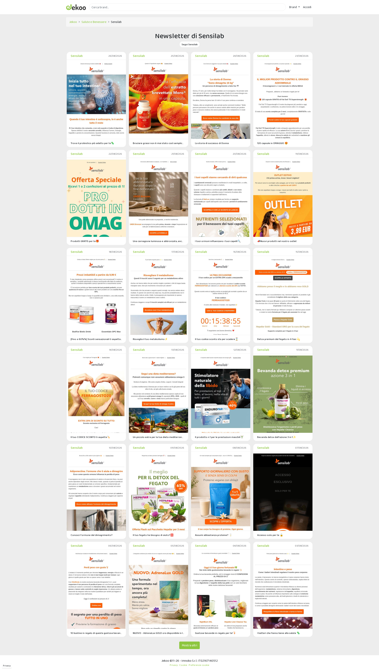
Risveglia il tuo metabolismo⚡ (150, 339)
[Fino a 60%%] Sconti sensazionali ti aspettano (96, 339)
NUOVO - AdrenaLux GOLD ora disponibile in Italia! (158, 633)
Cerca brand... (97, 13)
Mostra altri (189, 645)
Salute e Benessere (94, 22)
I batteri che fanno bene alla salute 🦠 (278, 633)
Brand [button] (293, 7)
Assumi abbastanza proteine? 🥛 (213, 535)
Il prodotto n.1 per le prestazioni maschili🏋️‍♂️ (219, 437)
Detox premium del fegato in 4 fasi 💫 (278, 339)
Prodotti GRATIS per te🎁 (85, 241)
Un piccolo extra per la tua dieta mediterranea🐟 (158, 437)
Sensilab (77, 56)
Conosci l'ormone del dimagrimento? (92, 535)
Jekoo (73, 22)
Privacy (7, 665)
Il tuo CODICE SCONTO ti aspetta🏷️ (90, 437)
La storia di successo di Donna (212, 143)
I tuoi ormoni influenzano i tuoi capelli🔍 (218, 241)
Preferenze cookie (199, 665)
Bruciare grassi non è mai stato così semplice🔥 (158, 143)
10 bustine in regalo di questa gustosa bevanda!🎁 (96, 633)
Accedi (307, 7)
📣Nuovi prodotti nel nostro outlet (277, 241)
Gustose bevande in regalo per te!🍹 (215, 633)
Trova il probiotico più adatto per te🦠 (92, 143)
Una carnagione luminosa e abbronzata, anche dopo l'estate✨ (158, 241)
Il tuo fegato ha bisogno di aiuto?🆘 (153, 535)
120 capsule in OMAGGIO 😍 (272, 143)
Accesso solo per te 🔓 (270, 535)
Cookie (183, 665)
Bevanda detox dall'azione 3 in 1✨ (276, 437)
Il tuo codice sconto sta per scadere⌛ (216, 339)
